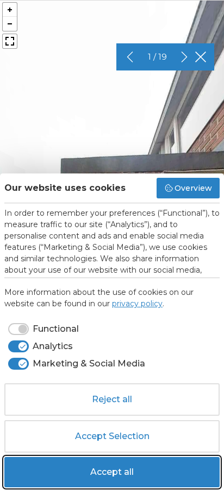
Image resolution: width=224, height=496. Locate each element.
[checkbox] (41, 329)
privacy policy (137, 303)
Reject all (112, 399)
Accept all (112, 472)
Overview (193, 188)
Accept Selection (112, 436)
